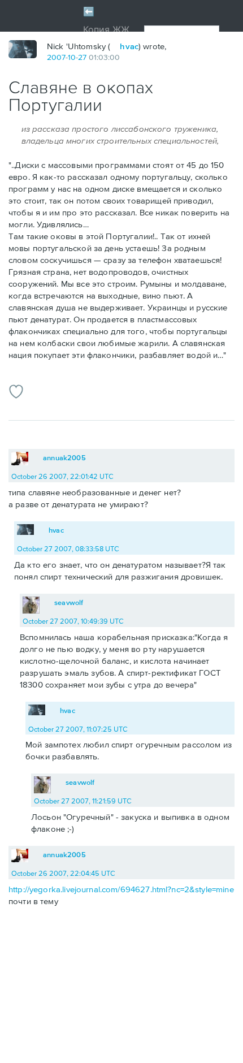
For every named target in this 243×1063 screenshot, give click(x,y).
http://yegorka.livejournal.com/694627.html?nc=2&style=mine (121, 889)
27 (82, 57)
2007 (56, 57)
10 (72, 57)
